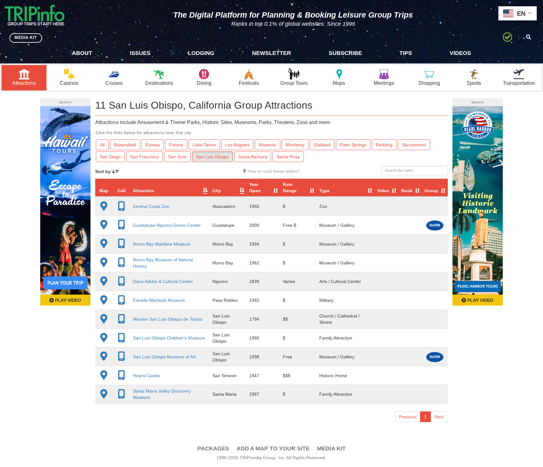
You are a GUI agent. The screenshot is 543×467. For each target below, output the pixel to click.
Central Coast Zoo (151, 206)
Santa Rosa (288, 156)
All (102, 144)
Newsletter (271, 53)
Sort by (103, 171)
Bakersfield (125, 144)
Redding (384, 144)
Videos (460, 53)
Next (439, 416)
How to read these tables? (273, 171)
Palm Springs (353, 144)
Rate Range (290, 187)
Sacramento (414, 144)
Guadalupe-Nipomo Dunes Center (167, 225)
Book (407, 190)
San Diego (110, 156)
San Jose (177, 156)
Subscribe (345, 53)
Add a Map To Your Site (273, 448)
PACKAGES (213, 448)
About (82, 53)
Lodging (201, 53)
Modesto (267, 144)
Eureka (152, 144)
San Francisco (144, 156)
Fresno (176, 144)
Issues (140, 53)
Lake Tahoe (204, 144)
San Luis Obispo (212, 156)
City (216, 190)
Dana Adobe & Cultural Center (163, 281)
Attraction (143, 190)
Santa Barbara (252, 156)
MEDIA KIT (25, 37)
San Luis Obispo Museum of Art (164, 356)
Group (431, 190)
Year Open (255, 187)
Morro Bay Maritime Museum (162, 244)
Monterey (295, 144)
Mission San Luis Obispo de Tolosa (167, 319)
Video (383, 190)
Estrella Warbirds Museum (159, 300)
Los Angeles (237, 144)
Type (324, 190)
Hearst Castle (146, 375)
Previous (407, 416)
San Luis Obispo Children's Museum (169, 337)
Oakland (322, 144)
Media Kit (331, 448)
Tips (405, 53)
